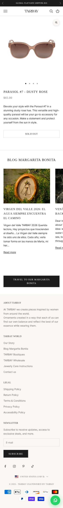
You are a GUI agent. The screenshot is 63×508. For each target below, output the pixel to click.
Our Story (9, 342)
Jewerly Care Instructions (18, 366)
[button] (55, 500)
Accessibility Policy (14, 412)
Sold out (31, 134)
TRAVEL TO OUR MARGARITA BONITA (31, 281)
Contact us (10, 371)
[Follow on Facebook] (5, 466)
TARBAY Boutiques (14, 354)
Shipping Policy (12, 389)
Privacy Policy (12, 406)
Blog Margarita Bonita (16, 348)
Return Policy (11, 394)
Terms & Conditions (15, 400)
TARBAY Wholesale (14, 360)
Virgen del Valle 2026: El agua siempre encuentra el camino (25, 213)
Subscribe (16, 454)
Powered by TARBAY (42, 484)
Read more (10, 252)
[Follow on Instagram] (14, 466)
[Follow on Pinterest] (23, 466)
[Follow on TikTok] (32, 466)
